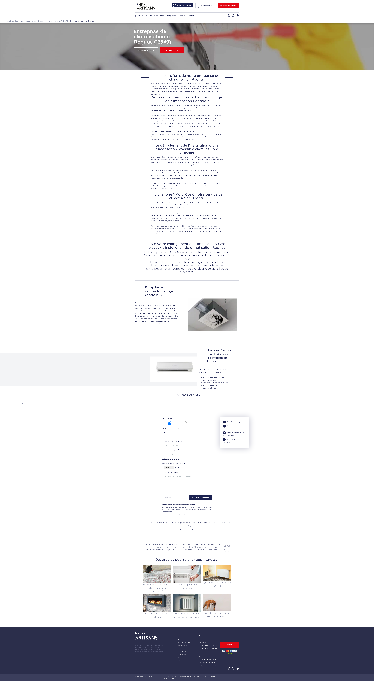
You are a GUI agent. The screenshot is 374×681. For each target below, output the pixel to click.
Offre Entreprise (183, 654)
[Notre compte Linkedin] (229, 15)
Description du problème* (170, 472)
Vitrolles (193, 226)
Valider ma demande (200, 497)
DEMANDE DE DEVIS (206, 5)
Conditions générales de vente (201, 676)
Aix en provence (158, 547)
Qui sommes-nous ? (141, 16)
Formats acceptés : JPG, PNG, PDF (173, 463)
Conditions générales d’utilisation (183, 676)
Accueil (8, 21)
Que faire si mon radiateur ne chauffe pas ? (217, 584)
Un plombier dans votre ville (208, 645)
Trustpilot (23, 403)
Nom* (164, 432)
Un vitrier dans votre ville (207, 662)
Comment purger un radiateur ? (187, 586)
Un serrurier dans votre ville (207, 659)
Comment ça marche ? (157, 16)
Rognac (187, 226)
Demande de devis (146, 50)
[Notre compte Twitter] (237, 15)
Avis (179, 661)
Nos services (203, 669)
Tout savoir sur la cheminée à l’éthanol (157, 615)
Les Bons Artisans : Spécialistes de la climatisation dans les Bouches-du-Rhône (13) (40, 21)
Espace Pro (202, 639)
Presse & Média (183, 651)
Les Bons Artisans (143, 676)
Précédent (168, 497)
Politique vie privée (169, 678)
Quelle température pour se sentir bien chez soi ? (217, 615)
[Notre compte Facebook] (233, 15)
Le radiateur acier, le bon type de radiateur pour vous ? (187, 615)
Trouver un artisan (187, 16)
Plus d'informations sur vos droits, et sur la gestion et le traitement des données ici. (183, 514)
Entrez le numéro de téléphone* (172, 441)
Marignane (200, 226)
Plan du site (214, 676)
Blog (179, 648)
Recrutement (203, 642)
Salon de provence (173, 547)
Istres (191, 547)
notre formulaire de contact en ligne (150, 324)
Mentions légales (168, 676)
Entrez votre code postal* (170, 450)
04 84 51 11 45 (172, 50)
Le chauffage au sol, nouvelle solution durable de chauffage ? (157, 587)
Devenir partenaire (184, 658)
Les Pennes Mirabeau (212, 226)
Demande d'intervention (228, 5)
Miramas (197, 547)
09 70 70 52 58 (184, 5)
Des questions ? (172, 16)
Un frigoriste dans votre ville (208, 666)
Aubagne (184, 547)
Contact (180, 664)
